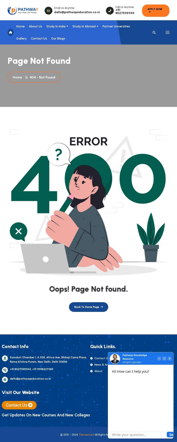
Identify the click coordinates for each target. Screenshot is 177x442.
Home (20, 26)
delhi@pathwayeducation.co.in (77, 12)
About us (35, 26)
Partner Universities (116, 26)
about (98, 371)
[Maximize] (164, 358)
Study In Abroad (84, 26)
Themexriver (86, 434)
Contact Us (39, 38)
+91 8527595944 (124, 11)
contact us (101, 358)
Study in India (56, 26)
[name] (23, 11)
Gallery (21, 38)
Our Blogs (58, 38)
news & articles (104, 364)
